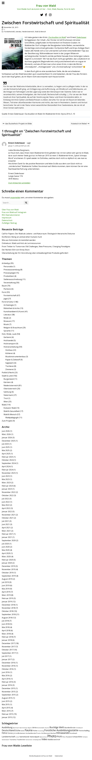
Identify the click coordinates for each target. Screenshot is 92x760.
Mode (6, 318)
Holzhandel (8, 340)
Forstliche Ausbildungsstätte (61, 730)
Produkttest (9, 276)
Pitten (64, 737)
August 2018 (7, 617)
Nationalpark (34, 737)
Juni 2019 (6, 585)
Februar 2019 (7, 598)
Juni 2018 (6, 624)
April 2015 (6, 707)
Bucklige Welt (56, 727)
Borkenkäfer (41, 727)
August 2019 (7, 579)
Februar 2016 (7, 682)
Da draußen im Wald (57, 37)
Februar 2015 (7, 714)
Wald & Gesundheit (12, 411)
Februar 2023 (7, 486)
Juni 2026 (6, 431)
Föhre (4, 733)
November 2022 (8, 492)
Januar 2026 (7, 437)
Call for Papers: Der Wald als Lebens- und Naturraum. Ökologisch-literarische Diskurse (38, 233)
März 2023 (6, 482)
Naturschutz (43, 737)
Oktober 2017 (7, 649)
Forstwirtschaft (9, 32)
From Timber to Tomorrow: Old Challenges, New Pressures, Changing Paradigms (36, 246)
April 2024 (6, 466)
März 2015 (6, 711)
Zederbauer (81, 37)
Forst (4, 292)
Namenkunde (24, 737)
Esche (22, 731)
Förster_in (11, 733)
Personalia (8, 266)
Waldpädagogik (12, 417)
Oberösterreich (10, 388)
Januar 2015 (7, 717)
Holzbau (8, 350)
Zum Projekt (7, 421)
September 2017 (9, 653)
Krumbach (73, 733)
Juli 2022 (5, 498)
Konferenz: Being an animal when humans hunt (22, 237)
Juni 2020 (6, 547)
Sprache (7, 330)
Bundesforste (70, 727)
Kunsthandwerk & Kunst (14, 311)
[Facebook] (46, 14)
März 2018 (6, 634)
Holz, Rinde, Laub (9, 334)
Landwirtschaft (8, 736)
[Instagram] (50, 14)
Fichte (35, 730)
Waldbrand (52, 739)
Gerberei (7, 337)
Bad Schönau (23, 727)
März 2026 (6, 434)
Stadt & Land (7, 376)
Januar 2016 (7, 685)
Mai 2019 (5, 588)
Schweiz (85, 737)
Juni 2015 (6, 701)
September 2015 (9, 695)
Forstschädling (84, 730)
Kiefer (39, 733)
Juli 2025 (5, 444)
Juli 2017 (5, 656)
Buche (47, 727)
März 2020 (6, 556)
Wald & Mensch (40, 32)
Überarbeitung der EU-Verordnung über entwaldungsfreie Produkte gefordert (35, 253)
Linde (17, 737)
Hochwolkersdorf (31, 733)
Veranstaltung (10, 282)
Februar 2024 (7, 469)
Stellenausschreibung (13, 279)
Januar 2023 (7, 489)
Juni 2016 (6, 672)
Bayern (30, 727)
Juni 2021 (6, 524)
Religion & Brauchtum (13, 327)
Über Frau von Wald (10, 209)
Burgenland (9, 379)
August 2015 (7, 698)
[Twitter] (41, 14)
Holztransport (10, 343)
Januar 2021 (7, 537)
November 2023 (8, 473)
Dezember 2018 (8, 605)
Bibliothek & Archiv (12, 308)
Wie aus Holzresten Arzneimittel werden (19, 240)
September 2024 (9, 463)
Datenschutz (7, 220)
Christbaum (79, 727)
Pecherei (7, 289)
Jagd (5, 298)
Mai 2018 (5, 627)
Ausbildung (7, 727)
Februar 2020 (7, 560)
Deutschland (8, 730)
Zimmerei (9, 369)
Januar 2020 (7, 563)
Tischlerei (9, 366)
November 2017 (8, 646)
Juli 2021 (5, 521)
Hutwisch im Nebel (79, 123)
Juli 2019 (5, 582)
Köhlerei (8, 353)
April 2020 (6, 553)
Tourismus (13, 740)
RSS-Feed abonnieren (11, 215)
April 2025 (6, 453)
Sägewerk (9, 363)
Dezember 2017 (8, 643)
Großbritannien (20, 733)
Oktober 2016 (7, 669)
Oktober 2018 (7, 611)
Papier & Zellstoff (12, 359)
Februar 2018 (7, 637)
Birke (34, 727)
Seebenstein (5, 739)
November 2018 (8, 608)
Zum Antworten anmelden (19, 183)
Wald (4, 404)
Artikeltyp (6, 263)
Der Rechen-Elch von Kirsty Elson (16, 249)
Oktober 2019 (7, 572)
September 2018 (9, 614)
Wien (6, 401)
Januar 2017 (7, 659)
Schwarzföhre (77, 737)
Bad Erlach (16, 727)
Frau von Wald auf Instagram (14, 212)
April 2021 (6, 527)
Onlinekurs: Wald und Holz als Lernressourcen (21, 243)
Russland (69, 737)
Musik (6, 324)
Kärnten (7, 382)
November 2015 (8, 691)
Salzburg (7, 392)
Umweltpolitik (37, 739)
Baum (4, 285)
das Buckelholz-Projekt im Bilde (17, 123)
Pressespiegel (9, 273)
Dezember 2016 (8, 662)
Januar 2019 (7, 601)
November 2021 (8, 515)
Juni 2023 (6, 476)
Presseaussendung (12, 269)
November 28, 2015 (11, 27)
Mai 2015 (5, 704)
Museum (7, 321)
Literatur (18, 32)
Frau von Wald (46, 6)
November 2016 (8, 666)
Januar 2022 (7, 511)
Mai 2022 (5, 505)
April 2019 (6, 592)
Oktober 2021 (7, 518)
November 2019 (8, 569)
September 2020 (9, 540)
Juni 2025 (6, 447)
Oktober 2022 (7, 495)
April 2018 (6, 630)
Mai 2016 (5, 675)
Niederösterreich (28, 32)
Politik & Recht (8, 372)
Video (44, 739)
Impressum (6, 217)
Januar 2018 (7, 640)
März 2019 (6, 595)
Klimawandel (62, 732)
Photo (52, 736)
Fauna (28, 730)
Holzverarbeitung (11, 347)
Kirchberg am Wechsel (48, 733)
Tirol (6, 398)
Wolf (58, 740)
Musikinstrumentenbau (15, 356)
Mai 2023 (5, 479)
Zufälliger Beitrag (9, 223)
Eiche (17, 730)
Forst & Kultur (8, 302)
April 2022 (6, 508)
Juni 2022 (6, 502)
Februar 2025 (7, 457)
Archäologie (9, 305)
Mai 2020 (5, 550)
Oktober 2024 (7, 460)
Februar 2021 (7, 534)
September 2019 (9, 576)
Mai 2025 (5, 450)
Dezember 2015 (8, 688)
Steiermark (8, 395)
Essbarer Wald (10, 408)
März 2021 (6, 531)
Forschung (41, 731)
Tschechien (29, 739)
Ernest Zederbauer (16, 143)
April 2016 (6, 679)
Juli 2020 (5, 543)
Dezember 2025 (8, 441)
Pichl (59, 736)
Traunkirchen (21, 740)
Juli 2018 (5, 621)
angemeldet (15, 197)
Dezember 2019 (8, 566)
